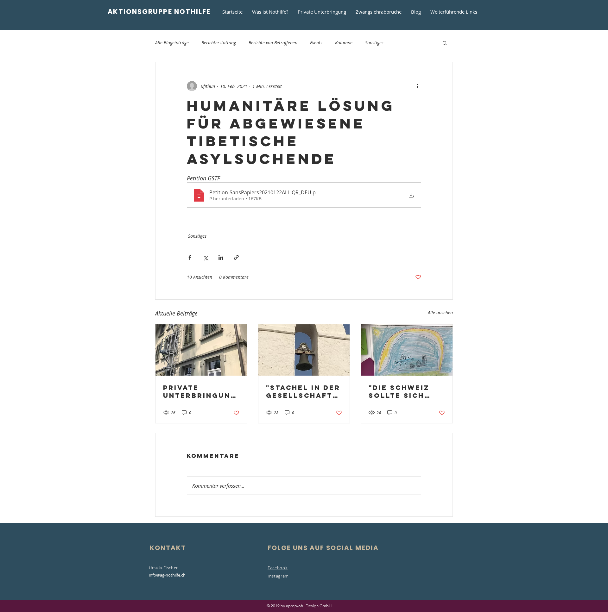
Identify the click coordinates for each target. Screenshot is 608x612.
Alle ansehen (440, 312)
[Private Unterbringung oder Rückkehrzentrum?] (201, 350)
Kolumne (343, 43)
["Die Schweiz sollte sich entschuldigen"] (407, 350)
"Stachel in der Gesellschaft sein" (303, 391)
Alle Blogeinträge (172, 43)
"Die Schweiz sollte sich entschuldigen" (405, 391)
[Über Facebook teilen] (190, 257)
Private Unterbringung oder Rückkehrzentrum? (200, 391)
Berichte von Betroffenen (273, 43)
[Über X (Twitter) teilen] (205, 257)
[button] (445, 42)
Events (316, 43)
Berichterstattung (218, 43)
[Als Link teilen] (236, 257)
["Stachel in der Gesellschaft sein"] (304, 350)
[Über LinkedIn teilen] (221, 257)
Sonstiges (374, 43)
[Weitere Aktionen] (417, 86)
